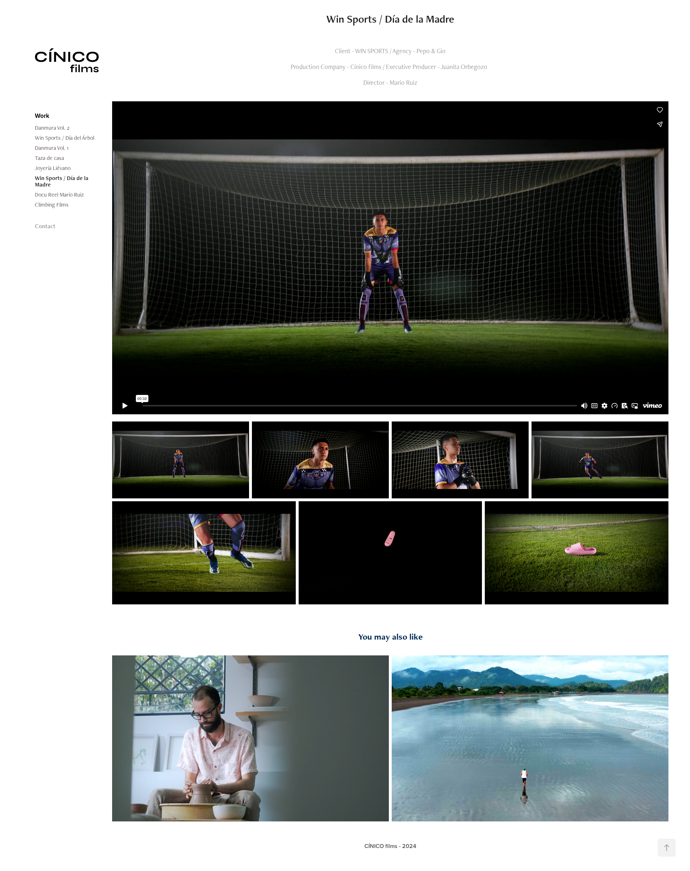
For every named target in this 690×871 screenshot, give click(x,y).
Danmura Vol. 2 (52, 128)
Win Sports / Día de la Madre (61, 181)
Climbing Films (52, 204)
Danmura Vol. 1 (52, 148)
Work (42, 115)
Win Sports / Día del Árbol (64, 138)
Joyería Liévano (52, 168)
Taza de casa (49, 158)
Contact (45, 226)
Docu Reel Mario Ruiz (59, 194)
